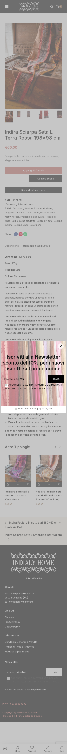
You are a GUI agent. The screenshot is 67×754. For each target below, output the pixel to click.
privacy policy (43, 388)
